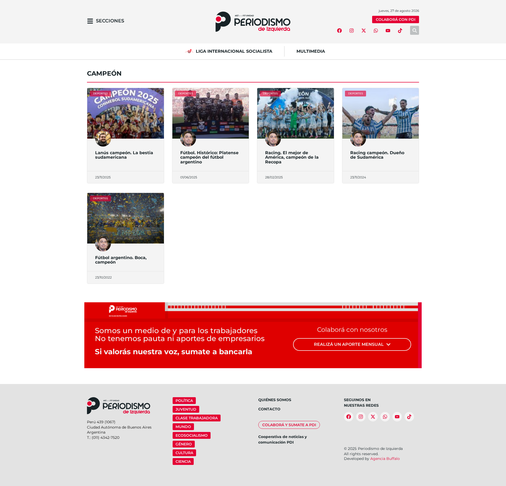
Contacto (269, 409)
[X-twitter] (363, 30)
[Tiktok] (400, 30)
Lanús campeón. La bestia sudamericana (124, 155)
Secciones (110, 21)
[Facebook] (339, 30)
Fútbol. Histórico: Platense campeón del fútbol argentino (209, 157)
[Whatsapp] (376, 30)
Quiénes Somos (274, 399)
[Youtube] (388, 30)
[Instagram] (351, 30)
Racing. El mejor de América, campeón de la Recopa (292, 157)
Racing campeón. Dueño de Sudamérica (377, 155)
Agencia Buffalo (385, 458)
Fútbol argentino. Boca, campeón (121, 260)
